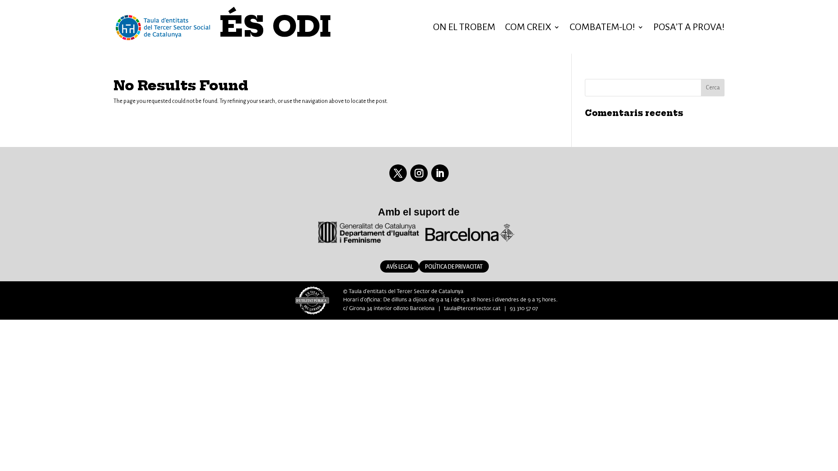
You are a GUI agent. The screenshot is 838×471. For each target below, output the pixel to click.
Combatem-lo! (602, 27)
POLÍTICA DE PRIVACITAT (454, 267)
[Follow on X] (398, 173)
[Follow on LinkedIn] (440, 173)
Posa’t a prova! (689, 27)
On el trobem (464, 27)
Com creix (528, 27)
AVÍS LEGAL (399, 267)
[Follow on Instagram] (419, 173)
